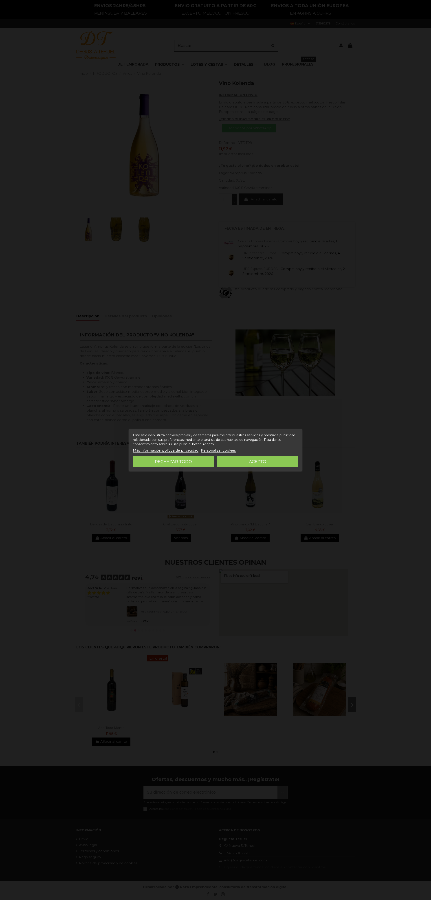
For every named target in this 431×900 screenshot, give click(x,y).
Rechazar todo (173, 461)
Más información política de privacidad (165, 450)
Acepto (257, 461)
